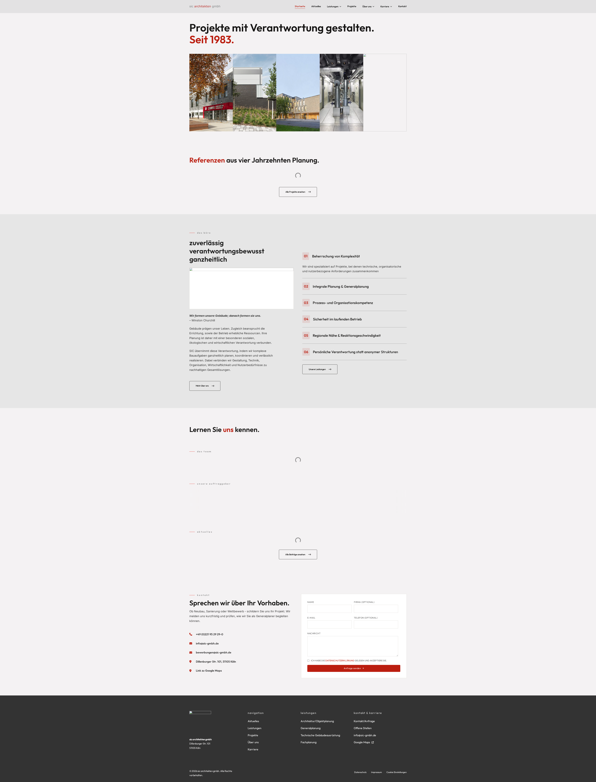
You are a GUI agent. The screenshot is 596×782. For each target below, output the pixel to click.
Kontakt (402, 6)
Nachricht (314, 633)
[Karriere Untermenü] (391, 6)
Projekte (351, 6)
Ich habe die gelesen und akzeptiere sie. (349, 660)
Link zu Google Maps (209, 670)
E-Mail (311, 617)
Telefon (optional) (365, 617)
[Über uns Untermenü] (373, 6)
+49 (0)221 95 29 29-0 (209, 634)
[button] (354, 256)
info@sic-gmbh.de (207, 643)
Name (310, 602)
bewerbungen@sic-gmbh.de (213, 652)
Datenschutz (360, 772)
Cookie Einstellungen (396, 772)
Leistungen (332, 6)
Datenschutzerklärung (339, 660)
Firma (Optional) (364, 602)
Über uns (366, 6)
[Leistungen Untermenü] (340, 6)
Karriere (384, 6)
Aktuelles (316, 6)
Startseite (300, 6)
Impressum (376, 772)
